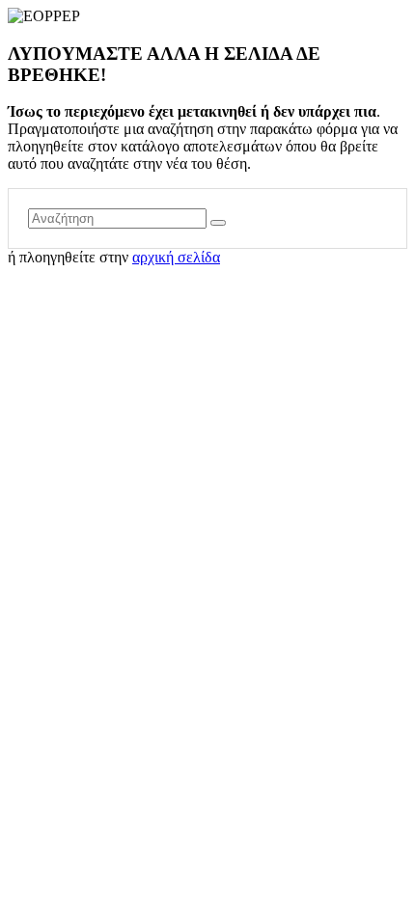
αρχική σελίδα (176, 257)
